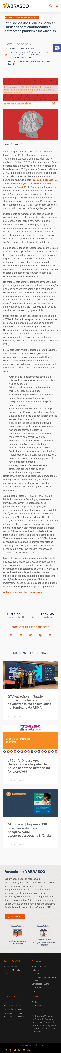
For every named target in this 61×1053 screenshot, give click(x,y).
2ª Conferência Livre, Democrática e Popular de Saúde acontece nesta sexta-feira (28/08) (29, 766)
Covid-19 (11, 64)
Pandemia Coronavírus (42, 52)
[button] (57, 48)
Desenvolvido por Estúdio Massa (30, 1045)
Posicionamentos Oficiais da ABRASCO (23, 55)
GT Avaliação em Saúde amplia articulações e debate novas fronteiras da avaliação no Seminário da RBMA (30, 702)
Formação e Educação (16, 52)
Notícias (29, 52)
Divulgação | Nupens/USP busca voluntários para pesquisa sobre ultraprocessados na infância (29, 830)
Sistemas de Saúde (24, 57)
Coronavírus (48, 61)
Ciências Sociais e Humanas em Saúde (28, 61)
